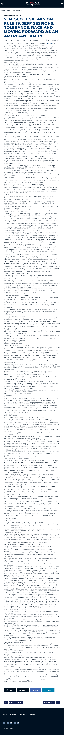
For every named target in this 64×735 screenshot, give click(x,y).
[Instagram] (15, 723)
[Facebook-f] (4, 723)
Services (13, 714)
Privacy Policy (8, 728)
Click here (49, 43)
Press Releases (16, 10)
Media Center (5, 10)
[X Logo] (8, 723)
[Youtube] (11, 723)
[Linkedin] (18, 723)
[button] (2, 3)
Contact (33, 714)
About (5, 714)
